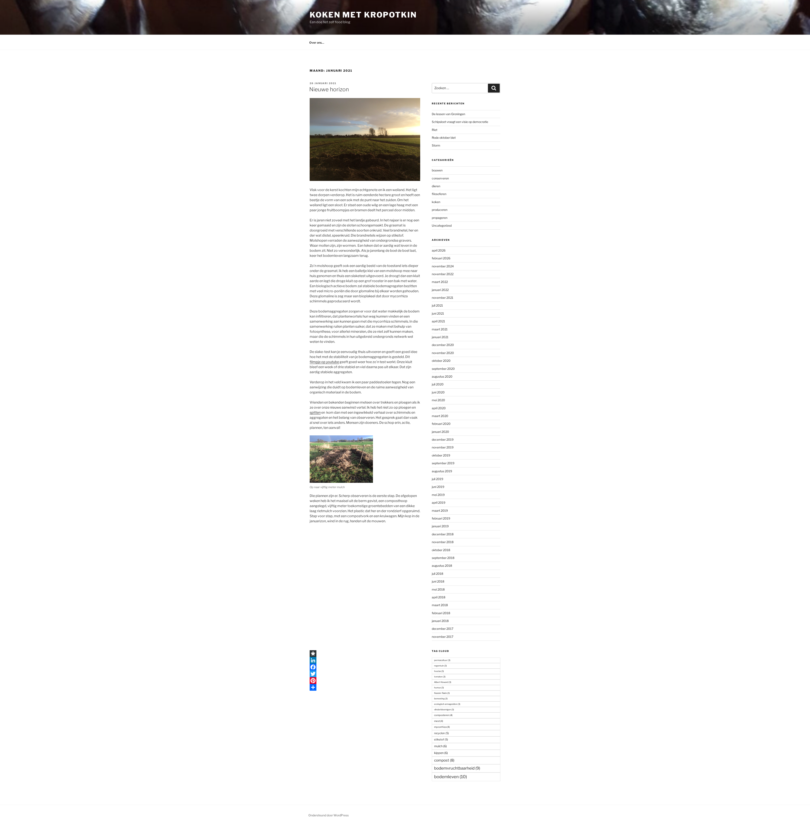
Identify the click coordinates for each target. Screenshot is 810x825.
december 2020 (443, 345)
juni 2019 (438, 487)
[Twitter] (365, 673)
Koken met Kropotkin (363, 14)
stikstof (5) (441, 739)
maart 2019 (440, 510)
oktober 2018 (441, 550)
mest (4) (438, 721)
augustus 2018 (442, 565)
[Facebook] (365, 667)
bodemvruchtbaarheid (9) (457, 768)
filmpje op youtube (324, 362)
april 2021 (438, 321)
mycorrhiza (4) (442, 726)
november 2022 (443, 274)
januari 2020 (440, 431)
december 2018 (443, 534)
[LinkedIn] (365, 660)
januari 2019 (440, 526)
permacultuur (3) (442, 660)
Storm (436, 145)
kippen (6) (441, 753)
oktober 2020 (441, 360)
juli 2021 (437, 305)
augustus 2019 (442, 471)
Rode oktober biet (444, 137)
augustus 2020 (442, 376)
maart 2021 (440, 329)
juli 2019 (437, 479)
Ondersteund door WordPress (328, 815)
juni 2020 (438, 392)
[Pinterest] (365, 680)
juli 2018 (437, 573)
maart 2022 (440, 282)
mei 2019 (438, 495)
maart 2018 (440, 605)
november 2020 (443, 353)
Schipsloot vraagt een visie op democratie (460, 122)
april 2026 (439, 250)
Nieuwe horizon (329, 89)
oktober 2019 (441, 455)
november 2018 (443, 542)
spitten (315, 412)
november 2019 (443, 447)
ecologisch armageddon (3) (447, 704)
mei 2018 (438, 589)
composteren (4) (443, 715)
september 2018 (443, 558)
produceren (439, 209)
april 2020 (439, 408)
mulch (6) (440, 746)
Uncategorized (442, 225)
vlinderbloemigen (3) (444, 709)
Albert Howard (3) (442, 682)
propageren (439, 217)
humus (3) (439, 687)
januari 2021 (440, 337)
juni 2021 (438, 313)
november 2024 (443, 266)
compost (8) (444, 760)
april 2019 (438, 502)
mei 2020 (438, 400)
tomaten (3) (440, 676)
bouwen (437, 170)
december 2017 (442, 628)
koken (436, 202)
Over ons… (316, 42)
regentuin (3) (440, 665)
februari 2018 (441, 613)
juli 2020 (438, 384)
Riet (434, 130)
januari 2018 (440, 621)
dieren (436, 186)
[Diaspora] (365, 653)
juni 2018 (438, 581)
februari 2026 (441, 258)
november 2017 (442, 636)
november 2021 (442, 297)
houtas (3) (439, 671)
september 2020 (443, 368)
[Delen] (365, 687)
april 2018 (438, 597)
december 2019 (443, 439)
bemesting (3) (441, 698)
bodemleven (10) (450, 776)
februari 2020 (441, 423)
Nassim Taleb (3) (442, 693)
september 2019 (443, 463)
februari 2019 (441, 518)
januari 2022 (440, 290)
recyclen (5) (441, 733)
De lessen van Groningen (448, 114)
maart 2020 (440, 416)
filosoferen (439, 194)
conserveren (440, 178)
